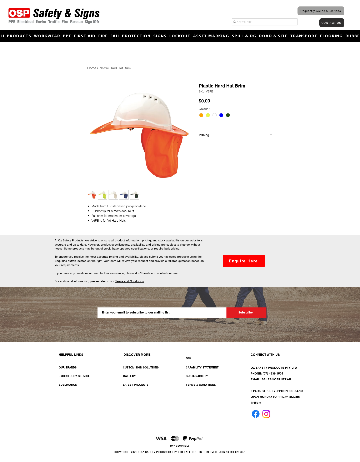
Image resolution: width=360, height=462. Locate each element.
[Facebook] (255, 414)
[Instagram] (266, 414)
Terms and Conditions (129, 281)
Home (91, 68)
